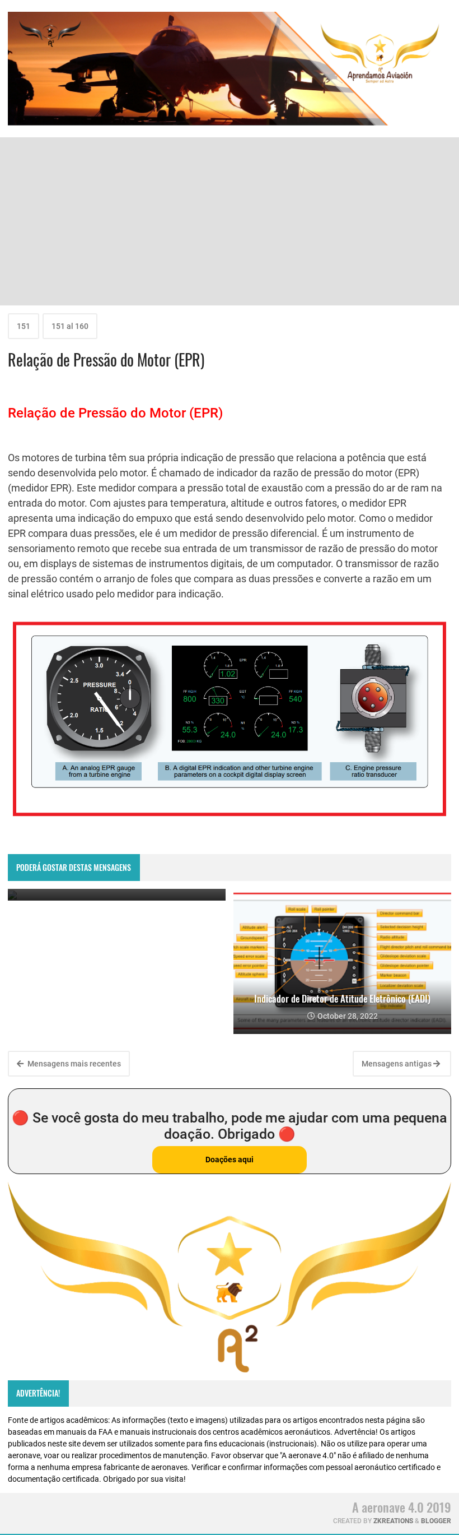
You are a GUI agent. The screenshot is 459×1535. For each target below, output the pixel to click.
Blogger (436, 1521)
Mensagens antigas (397, 1063)
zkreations (393, 1521)
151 (23, 326)
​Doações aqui (229, 1159)
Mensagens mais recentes (73, 1063)
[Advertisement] (229, 221)
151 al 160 (69, 326)
